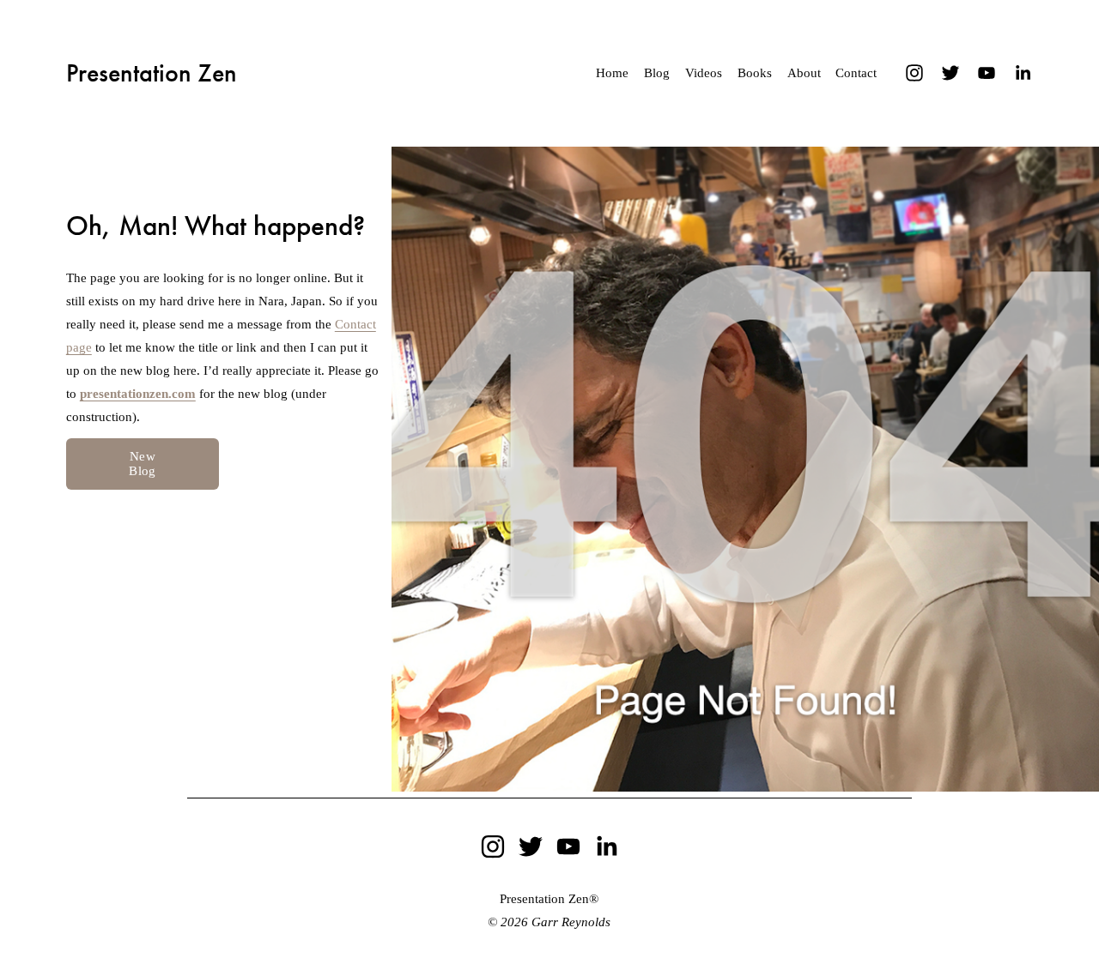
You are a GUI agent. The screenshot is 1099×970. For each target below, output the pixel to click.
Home (612, 73)
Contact (856, 73)
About (804, 73)
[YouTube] (986, 73)
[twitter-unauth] (950, 73)
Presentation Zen (151, 72)
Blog (657, 73)
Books (755, 73)
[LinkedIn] (1022, 73)
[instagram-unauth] (914, 73)
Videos (703, 73)
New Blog (142, 463)
